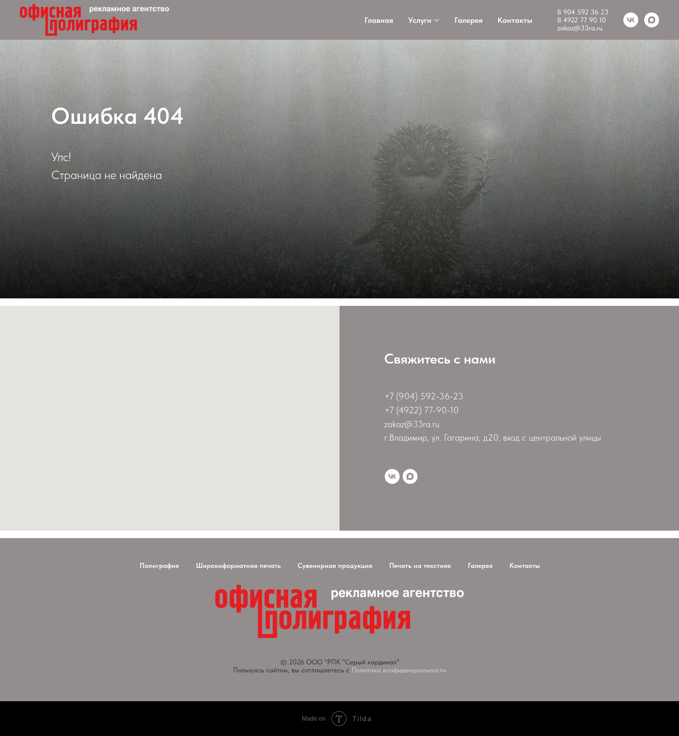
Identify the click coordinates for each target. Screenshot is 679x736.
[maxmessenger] (651, 19)
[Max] (410, 476)
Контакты (515, 20)
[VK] (630, 19)
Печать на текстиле (420, 565)
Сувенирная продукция (335, 565)
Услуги (419, 20)
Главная (378, 20)
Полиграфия (159, 565)
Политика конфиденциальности (398, 670)
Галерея (468, 20)
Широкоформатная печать (238, 565)
